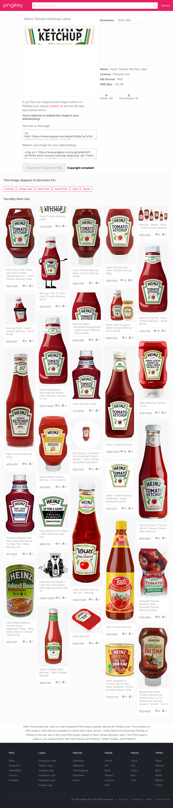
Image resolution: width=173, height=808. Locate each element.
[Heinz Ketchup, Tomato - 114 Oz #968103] (153, 369)
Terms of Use (162, 799)
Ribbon (159, 780)
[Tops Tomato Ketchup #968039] (119, 570)
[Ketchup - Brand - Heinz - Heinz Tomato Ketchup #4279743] (153, 214)
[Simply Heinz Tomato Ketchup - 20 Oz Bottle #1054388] (53, 444)
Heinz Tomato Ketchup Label (52, 218)
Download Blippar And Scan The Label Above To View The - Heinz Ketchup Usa (19, 542)
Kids (107, 785)
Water (158, 775)
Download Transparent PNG (44, 167)
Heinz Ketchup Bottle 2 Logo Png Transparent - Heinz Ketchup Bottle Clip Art (53, 586)
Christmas (78, 760)
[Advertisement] (75, 70)
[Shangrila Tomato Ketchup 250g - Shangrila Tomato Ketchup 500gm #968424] (153, 572)
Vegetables (15, 770)
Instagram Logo (47, 760)
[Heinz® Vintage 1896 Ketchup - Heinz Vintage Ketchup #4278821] (53, 636)
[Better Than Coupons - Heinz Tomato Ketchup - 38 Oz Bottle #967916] (119, 305)
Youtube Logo (46, 770)
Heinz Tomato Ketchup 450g (19, 455)
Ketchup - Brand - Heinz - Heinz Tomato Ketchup (153, 226)
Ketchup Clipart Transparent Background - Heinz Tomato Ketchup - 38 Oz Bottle (87, 328)
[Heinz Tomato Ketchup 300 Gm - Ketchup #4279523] (86, 532)
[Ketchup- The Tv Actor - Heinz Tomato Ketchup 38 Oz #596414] (53, 262)
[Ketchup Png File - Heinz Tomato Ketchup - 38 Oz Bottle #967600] (153, 279)
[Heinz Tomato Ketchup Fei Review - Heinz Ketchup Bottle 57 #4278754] (119, 476)
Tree (133, 780)
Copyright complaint (80, 167)
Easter (76, 780)
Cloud (134, 760)
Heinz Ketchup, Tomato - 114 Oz (153, 404)
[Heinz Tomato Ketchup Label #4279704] (53, 209)
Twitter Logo (45, 765)
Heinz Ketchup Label (84, 403)
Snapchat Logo (46, 780)
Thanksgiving (80, 770)
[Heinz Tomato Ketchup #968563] (119, 393)
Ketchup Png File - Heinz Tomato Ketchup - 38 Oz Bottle (153, 320)
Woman (109, 775)
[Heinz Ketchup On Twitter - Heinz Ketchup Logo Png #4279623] (53, 511)
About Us (123, 799)
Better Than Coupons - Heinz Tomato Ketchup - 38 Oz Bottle (120, 327)
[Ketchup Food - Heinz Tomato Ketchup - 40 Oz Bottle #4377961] (20, 309)
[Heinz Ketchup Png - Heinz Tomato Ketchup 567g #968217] (119, 235)
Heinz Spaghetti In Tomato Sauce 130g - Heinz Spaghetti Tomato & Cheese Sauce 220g (119, 685)
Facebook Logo (47, 775)
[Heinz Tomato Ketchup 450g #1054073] (20, 400)
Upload (165, 5)
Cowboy (109, 780)
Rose (158, 770)
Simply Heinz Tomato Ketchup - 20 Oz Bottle (52, 478)
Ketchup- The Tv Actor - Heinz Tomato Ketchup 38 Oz (53, 296)
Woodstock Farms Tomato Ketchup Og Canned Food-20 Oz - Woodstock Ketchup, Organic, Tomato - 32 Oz (153, 697)
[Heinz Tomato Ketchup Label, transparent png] (59, 35)
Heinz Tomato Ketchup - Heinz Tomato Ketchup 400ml (86, 273)
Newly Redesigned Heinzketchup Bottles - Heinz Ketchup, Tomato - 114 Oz (53, 394)
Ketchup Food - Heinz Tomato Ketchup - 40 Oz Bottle (20, 331)
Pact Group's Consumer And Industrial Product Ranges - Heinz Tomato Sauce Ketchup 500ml (86, 458)
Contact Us (137, 799)
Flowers (159, 765)
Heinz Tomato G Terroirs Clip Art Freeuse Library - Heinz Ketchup (153, 528)
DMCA (149, 799)
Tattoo (159, 785)
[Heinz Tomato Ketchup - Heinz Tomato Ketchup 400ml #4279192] (86, 236)
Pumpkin (13, 780)
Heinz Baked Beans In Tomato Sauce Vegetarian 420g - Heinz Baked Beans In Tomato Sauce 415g (20, 628)
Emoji (158, 760)
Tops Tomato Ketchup (118, 627)
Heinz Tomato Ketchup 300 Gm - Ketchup (85, 591)
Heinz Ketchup (81, 636)
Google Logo (45, 785)
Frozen (108, 760)
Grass (134, 770)
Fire (133, 765)
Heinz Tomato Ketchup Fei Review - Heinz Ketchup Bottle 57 (119, 498)
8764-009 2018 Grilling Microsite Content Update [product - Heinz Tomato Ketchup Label (20, 274)
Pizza (12, 760)
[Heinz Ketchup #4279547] (86, 620)
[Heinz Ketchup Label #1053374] (86, 374)
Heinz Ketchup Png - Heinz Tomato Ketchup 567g (119, 270)
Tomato (13, 775)
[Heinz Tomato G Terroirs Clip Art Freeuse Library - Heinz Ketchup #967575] (153, 471)
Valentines (78, 775)
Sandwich (14, 765)
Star (133, 775)
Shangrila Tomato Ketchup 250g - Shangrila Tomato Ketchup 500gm (149, 606)
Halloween (78, 765)
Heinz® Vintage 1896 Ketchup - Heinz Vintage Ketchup (53, 672)
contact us (56, 106)
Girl (106, 765)
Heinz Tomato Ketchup (119, 444)
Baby (107, 770)
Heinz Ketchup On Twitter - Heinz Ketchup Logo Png (53, 533)
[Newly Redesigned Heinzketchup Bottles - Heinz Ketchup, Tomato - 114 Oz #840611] (53, 350)
